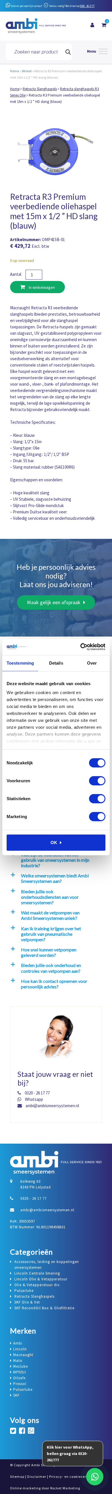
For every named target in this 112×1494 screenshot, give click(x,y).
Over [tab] (92, 662)
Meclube (20, 1366)
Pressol (19, 1383)
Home (14, 71)
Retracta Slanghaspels (40, 88)
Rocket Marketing (65, 1488)
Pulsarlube (22, 1389)
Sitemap (17, 1476)
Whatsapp (33, 1099)
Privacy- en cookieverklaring (74, 1476)
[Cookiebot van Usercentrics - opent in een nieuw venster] (80, 647)
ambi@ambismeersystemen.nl (52, 1105)
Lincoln (20, 1349)
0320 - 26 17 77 (87, 6)
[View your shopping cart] (103, 25)
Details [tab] (56, 662)
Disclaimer (36, 1476)
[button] (55, 860)
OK (54, 842)
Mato (17, 1360)
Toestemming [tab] (20, 662)
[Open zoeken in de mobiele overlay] (39, 51)
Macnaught (23, 1354)
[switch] (97, 780)
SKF (16, 1395)
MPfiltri (19, 1372)
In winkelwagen (41, 287)
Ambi (17, 1343)
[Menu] (97, 52)
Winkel (27, 71)
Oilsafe (19, 1377)
